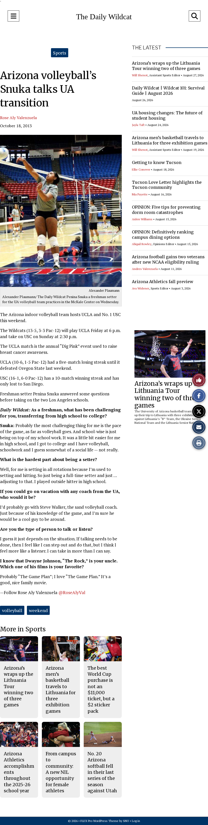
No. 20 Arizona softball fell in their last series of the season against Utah (102, 772)
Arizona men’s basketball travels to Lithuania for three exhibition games (169, 140)
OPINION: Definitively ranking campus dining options (163, 234)
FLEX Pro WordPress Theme (99, 821)
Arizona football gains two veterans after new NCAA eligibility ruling (168, 259)
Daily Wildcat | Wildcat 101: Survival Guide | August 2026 (168, 90)
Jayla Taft (138, 125)
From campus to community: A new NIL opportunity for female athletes (61, 772)
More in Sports (23, 629)
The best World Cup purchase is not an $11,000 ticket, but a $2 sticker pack (101, 689)
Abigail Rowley (141, 244)
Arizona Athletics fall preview (162, 281)
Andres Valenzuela (145, 269)
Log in (136, 821)
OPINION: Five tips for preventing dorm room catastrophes (166, 210)
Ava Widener (140, 288)
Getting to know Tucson (156, 162)
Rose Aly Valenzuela (18, 117)
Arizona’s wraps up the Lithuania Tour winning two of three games (166, 66)
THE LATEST (146, 48)
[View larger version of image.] (61, 211)
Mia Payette (140, 194)
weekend (38, 610)
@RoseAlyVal (71, 592)
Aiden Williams (142, 219)
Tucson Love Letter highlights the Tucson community (167, 185)
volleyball (12, 610)
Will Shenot (140, 75)
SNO (126, 821)
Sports (59, 53)
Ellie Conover (141, 169)
